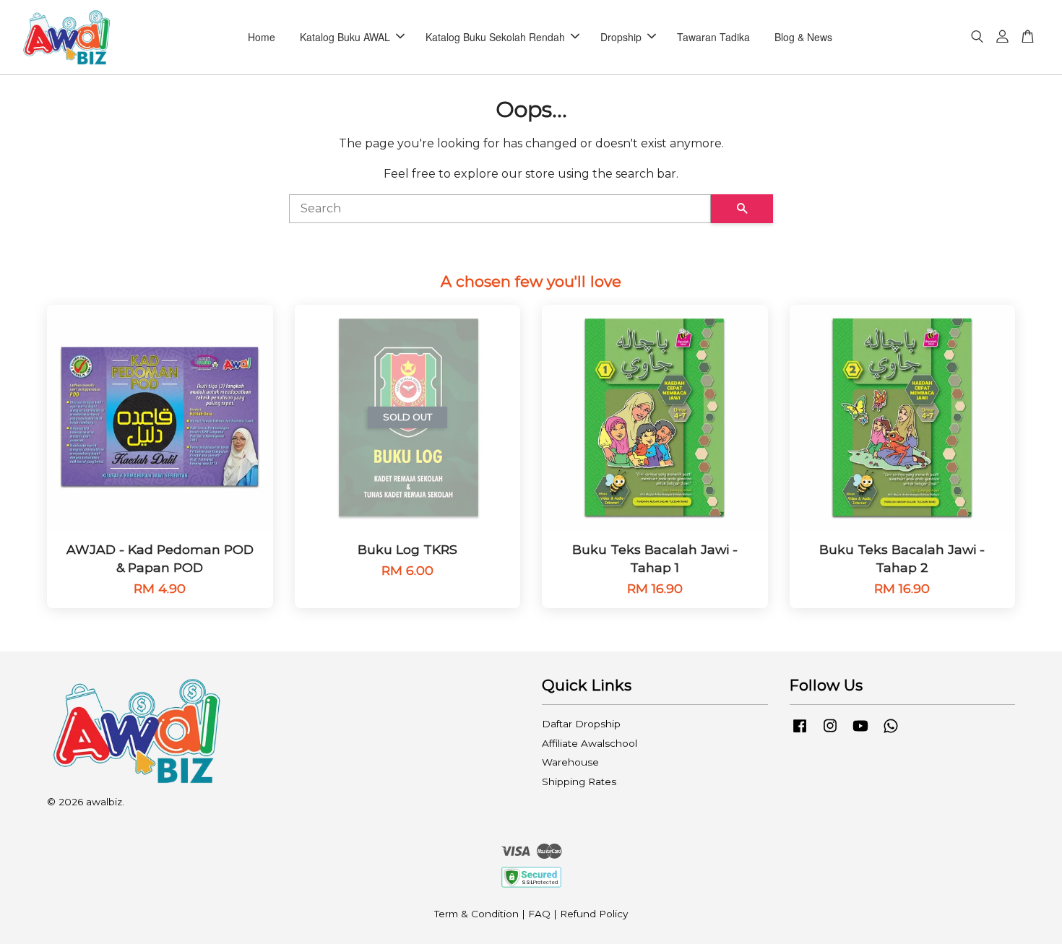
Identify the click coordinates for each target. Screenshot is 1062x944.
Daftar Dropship (581, 723)
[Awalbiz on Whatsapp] (891, 732)
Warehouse (570, 762)
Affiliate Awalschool (589, 743)
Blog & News (803, 37)
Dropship (621, 37)
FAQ (539, 913)
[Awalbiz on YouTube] (860, 732)
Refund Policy (594, 913)
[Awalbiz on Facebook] (800, 732)
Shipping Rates (579, 781)
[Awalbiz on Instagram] (830, 732)
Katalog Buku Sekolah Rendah (495, 37)
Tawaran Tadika (713, 37)
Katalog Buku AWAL (345, 37)
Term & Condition (476, 913)
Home (261, 37)
